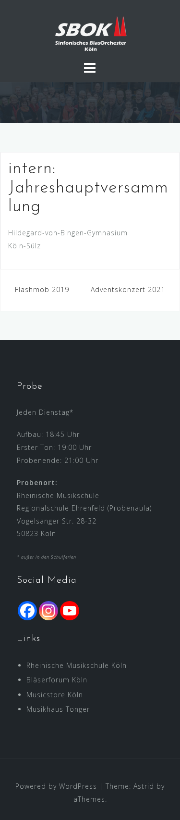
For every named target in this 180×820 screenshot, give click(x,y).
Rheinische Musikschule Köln (76, 665)
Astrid (143, 786)
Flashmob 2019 (42, 289)
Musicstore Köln (54, 694)
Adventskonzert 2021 (128, 289)
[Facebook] (27, 610)
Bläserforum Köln (56, 679)
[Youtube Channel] (69, 610)
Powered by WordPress (56, 786)
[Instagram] (48, 610)
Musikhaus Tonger (58, 709)
